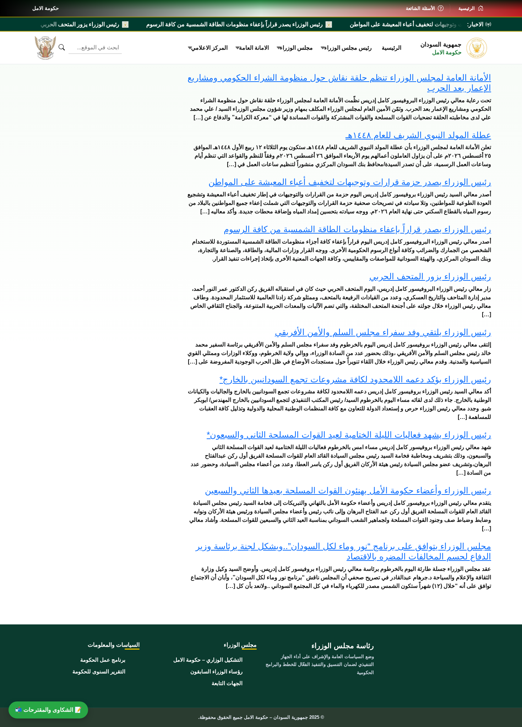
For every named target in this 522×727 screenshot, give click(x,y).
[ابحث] (61, 47)
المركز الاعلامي (209, 48)
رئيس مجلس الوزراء (348, 48)
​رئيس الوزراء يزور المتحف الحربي (120, 24)
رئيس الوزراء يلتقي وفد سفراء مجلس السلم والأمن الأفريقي (383, 332)
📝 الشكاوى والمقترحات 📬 (48, 710)
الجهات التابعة (227, 683)
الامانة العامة (254, 48)
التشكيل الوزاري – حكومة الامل (208, 660)
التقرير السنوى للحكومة (98, 671)
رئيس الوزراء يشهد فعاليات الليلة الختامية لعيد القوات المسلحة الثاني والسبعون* (349, 434)
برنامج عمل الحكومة (102, 660)
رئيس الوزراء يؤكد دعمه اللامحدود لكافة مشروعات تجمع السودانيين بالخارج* (355, 379)
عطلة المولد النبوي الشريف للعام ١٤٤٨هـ (418, 135)
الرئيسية (391, 48)
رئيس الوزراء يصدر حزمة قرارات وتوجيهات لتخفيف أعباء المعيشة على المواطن (349, 182)
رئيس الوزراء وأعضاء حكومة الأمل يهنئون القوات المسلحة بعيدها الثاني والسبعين (348, 490)
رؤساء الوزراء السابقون (216, 671)
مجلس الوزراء (296, 48)
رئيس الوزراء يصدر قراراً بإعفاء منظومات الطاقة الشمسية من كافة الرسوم (275, 24)
